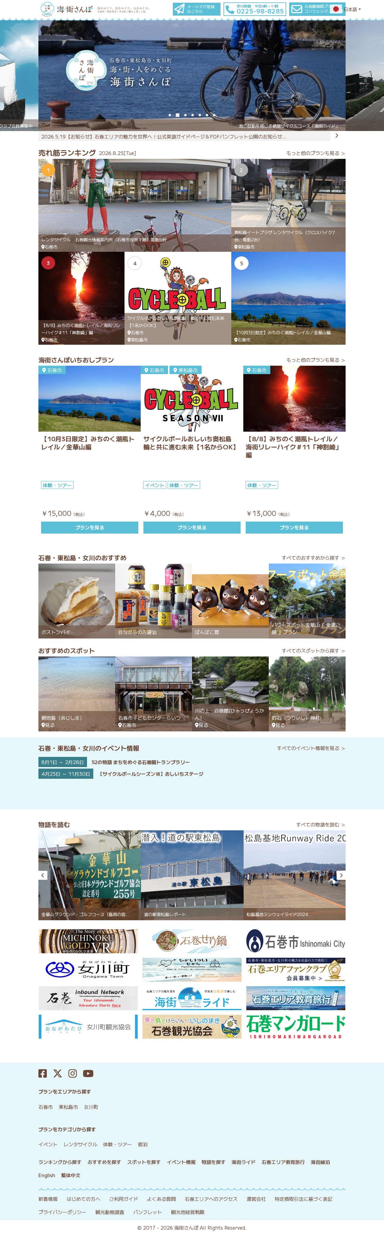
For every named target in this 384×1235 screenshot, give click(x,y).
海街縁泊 (320, 1161)
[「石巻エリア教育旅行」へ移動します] (296, 998)
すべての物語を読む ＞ (321, 824)
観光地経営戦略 (188, 1212)
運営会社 (256, 1198)
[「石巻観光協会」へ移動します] (192, 1027)
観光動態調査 (109, 1212)
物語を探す (214, 1161)
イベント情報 (181, 1161)
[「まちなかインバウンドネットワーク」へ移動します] (88, 998)
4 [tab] (192, 115)
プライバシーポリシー (62, 1212)
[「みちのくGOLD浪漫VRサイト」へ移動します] (88, 941)
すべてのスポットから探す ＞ (314, 650)
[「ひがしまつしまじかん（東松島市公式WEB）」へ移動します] (192, 970)
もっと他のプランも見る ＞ (316, 152)
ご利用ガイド (123, 1198)
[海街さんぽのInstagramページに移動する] (75, 1074)
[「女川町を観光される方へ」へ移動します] (88, 970)
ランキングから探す (60, 1161)
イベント (48, 1144)
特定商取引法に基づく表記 (303, 1198)
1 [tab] (170, 115)
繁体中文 (70, 1175)
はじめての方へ (83, 1198)
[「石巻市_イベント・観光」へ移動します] (296, 941)
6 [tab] (207, 115)
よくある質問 (161, 1198)
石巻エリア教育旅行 (283, 1161)
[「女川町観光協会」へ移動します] (88, 1027)
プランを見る (89, 527)
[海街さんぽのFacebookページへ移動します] (45, 1074)
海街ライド (244, 1161)
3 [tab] (185, 115)
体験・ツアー (117, 1144)
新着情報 (48, 1198)
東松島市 (68, 1106)
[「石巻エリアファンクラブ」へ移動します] (296, 970)
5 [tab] (200, 115)
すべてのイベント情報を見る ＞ (311, 747)
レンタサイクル (80, 1144)
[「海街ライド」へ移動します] (192, 998)
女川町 (91, 1106)
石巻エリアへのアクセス (211, 1198)
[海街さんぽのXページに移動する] (60, 1074)
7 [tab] (214, 115)
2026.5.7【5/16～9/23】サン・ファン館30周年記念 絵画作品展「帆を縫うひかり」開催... (142, 136)
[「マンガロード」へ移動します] (296, 1027)
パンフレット (147, 1212)
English (46, 1175)
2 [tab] (177, 115)
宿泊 (143, 1144)
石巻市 (45, 1106)
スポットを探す (144, 1161)
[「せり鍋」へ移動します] (192, 941)
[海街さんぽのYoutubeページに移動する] (91, 1074)
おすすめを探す (104, 1161)
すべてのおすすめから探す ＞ (314, 557)
